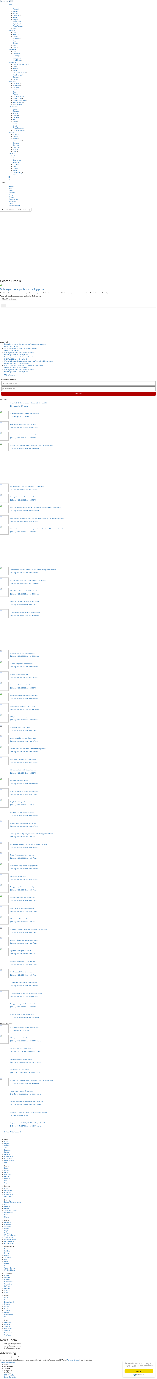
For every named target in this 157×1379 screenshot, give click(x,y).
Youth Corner (17, 98)
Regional (16, 9)
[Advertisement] (78, 232)
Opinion (11, 81)
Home (12, 186)
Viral (14, 175)
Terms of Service (73, 1360)
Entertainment (13, 107)
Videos (11, 153)
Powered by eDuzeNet (7, 1362)
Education (16, 15)
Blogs (15, 92)
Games (15, 115)
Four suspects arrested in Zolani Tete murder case (21, 358)
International (17, 22)
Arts (14, 119)
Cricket (15, 37)
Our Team (7, 1335)
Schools (15, 43)
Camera (15, 136)
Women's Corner (18, 96)
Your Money (17, 60)
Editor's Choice (21, 210)
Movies (15, 113)
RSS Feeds (8, 1328)
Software (16, 145)
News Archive (8, 1322)
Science (15, 149)
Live (14, 28)
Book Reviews (17, 105)
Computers (16, 143)
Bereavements (18, 102)
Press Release (18, 26)
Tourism (15, 168)
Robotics (16, 147)
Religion (15, 19)
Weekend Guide (18, 130)
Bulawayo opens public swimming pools (22, 289)
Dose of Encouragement (21, 64)
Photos (15, 79)
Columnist (16, 83)
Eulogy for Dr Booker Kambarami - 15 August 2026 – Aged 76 (25, 345)
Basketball (16, 39)
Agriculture (16, 24)
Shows (15, 124)
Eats (14, 66)
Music (15, 109)
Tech (10, 132)
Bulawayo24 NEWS (6, 1)
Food (14, 166)
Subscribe (78, 394)
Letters (15, 90)
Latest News (9, 210)
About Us (7, 1331)
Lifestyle (12, 62)
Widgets (7, 1324)
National (15, 11)
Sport (14, 158)
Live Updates (10, 375)
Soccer (15, 34)
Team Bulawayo (18, 128)
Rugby (15, 41)
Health (15, 17)
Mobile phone (17, 141)
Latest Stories (13, 205)
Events (15, 126)
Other (15, 47)
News (11, 5)
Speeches (16, 88)
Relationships (17, 75)
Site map (7, 1326)
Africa (15, 13)
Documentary (17, 173)
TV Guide (16, 117)
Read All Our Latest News (14, 1132)
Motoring (16, 162)
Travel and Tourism (19, 73)
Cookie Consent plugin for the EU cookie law (139, 1375)
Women (15, 164)
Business (12, 49)
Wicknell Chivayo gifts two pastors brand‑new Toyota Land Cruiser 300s (28, 362)
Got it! (138, 1371)
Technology (12, 201)
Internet (15, 139)
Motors (15, 134)
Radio (15, 122)
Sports (11, 30)
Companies (17, 54)
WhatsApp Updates (19, 100)
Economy (16, 56)
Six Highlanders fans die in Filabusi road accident (20, 349)
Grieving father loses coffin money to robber (19, 353)
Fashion (15, 68)
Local (14, 7)
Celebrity (16, 111)
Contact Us (8, 1333)
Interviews (16, 85)
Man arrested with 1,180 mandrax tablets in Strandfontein (23, 366)
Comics (15, 77)
